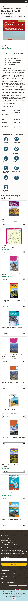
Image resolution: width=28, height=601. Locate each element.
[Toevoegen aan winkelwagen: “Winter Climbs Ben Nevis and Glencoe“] (24, 334)
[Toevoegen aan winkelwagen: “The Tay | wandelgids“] (24, 498)
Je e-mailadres (5, 557)
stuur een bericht (22, 585)
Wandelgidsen (17, 127)
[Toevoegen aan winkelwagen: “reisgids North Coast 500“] (24, 416)
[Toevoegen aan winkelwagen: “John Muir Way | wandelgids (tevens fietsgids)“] (24, 471)
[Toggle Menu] (26, 1)
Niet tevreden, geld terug (14, 62)
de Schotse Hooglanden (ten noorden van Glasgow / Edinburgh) (20, 110)
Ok (14, 598)
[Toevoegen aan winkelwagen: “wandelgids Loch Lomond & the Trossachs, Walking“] (24, 224)
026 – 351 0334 (5, 538)
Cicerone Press (17, 117)
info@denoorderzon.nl (6, 540)
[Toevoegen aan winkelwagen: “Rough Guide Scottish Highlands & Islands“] (24, 525)
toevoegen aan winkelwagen (15, 53)
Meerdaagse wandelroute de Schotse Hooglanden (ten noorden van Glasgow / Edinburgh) (14, 7)
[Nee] (26, 595)
